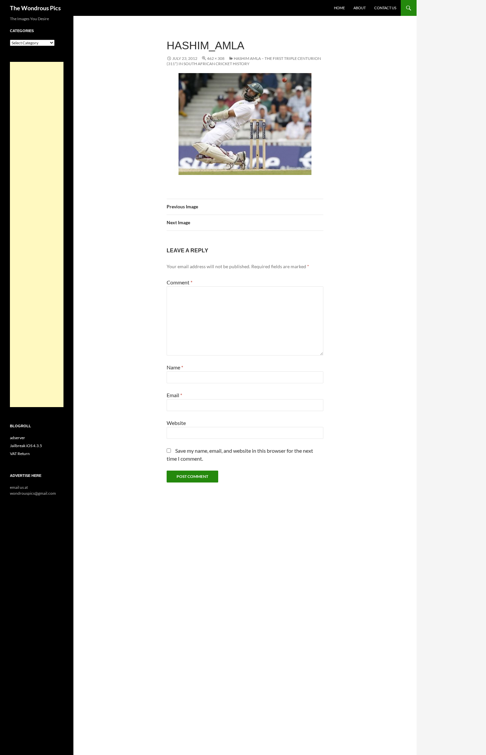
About (359, 8)
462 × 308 (215, 58)
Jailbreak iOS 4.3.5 (26, 445)
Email (174, 395)
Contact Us (385, 8)
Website (176, 423)
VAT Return (20, 453)
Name (175, 367)
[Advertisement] (36, 234)
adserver (17, 437)
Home (339, 8)
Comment (179, 282)
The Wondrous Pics (35, 8)
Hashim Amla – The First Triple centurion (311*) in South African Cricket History (244, 61)
